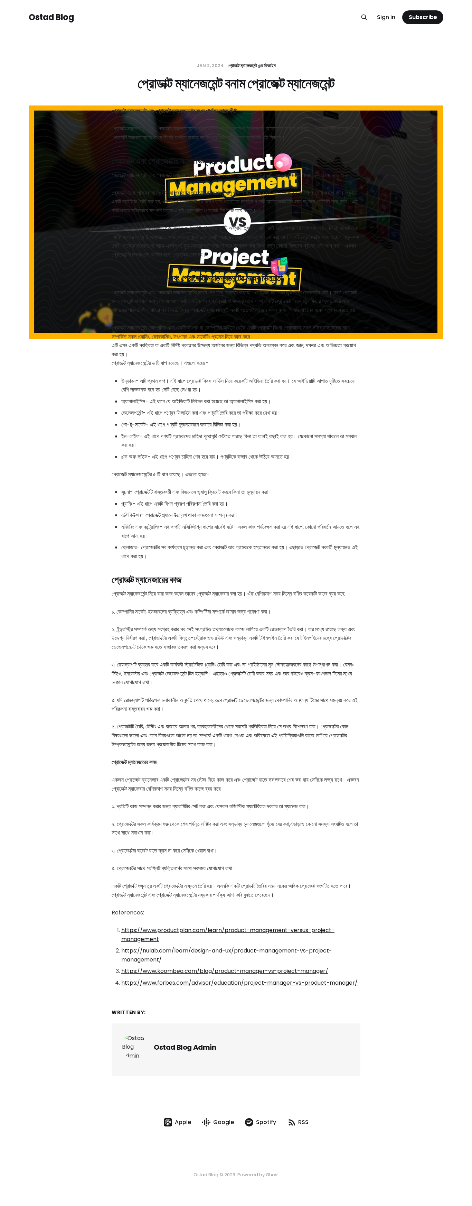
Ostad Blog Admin (185, 1047)
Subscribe (423, 17)
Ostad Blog (51, 17)
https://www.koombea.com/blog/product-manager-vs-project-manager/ (224, 971)
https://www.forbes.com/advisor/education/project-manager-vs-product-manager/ (239, 983)
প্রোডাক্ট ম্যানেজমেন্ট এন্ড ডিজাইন (252, 65)
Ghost (272, 1174)
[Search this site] (364, 17)
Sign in (386, 17)
